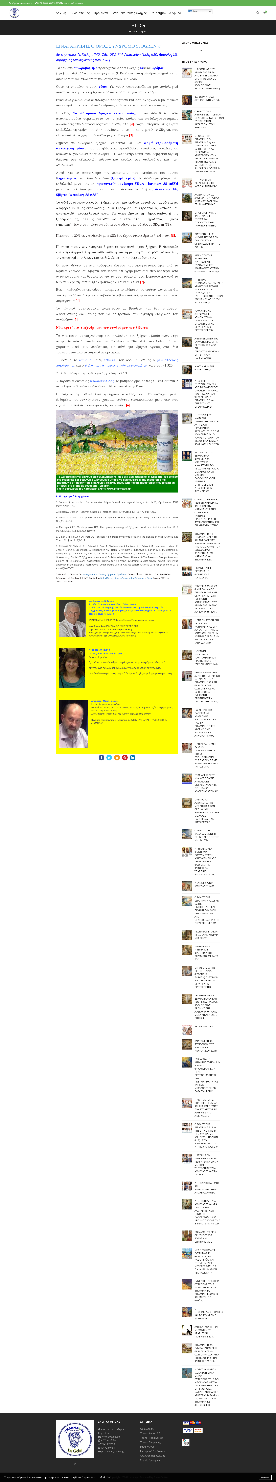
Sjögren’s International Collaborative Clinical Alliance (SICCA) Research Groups (124, 557)
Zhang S (161, 553)
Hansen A (63, 511)
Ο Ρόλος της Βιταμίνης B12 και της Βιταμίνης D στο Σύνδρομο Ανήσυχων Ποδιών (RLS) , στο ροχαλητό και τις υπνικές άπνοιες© (206, 1135)
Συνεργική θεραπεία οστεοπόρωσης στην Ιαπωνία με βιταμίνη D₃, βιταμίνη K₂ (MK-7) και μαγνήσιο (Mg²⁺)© (206, 1290)
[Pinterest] (125, 757)
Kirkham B (127, 549)
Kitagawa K (140, 549)
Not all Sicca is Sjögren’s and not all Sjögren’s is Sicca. (126, 577)
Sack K (91, 553)
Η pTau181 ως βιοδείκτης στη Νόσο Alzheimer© (205, 183)
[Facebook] (101, 757)
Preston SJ (64, 502)
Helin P (115, 549)
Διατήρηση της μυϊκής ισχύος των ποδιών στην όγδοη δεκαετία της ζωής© (207, 241)
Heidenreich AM (101, 549)
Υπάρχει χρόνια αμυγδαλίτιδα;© (204, 884)
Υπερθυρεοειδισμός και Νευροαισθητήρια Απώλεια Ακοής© (207, 1187)
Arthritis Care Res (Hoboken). (156, 564)
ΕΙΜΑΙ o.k (265, 1477)
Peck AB (89, 536)
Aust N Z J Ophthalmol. (158, 502)
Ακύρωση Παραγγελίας (152, 1455)
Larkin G (153, 549)
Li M (161, 549)
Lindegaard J (63, 553)
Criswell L (93, 546)
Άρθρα (144, 31)
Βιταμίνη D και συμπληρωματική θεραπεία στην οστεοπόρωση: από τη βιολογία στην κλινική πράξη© (206, 1353)
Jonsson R (101, 536)
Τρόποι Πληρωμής (150, 1442)
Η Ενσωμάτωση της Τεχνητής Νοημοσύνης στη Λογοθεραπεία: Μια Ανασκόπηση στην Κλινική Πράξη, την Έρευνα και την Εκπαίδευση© (207, 631)
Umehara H (161, 546)
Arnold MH (78, 502)
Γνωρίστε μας (80, 13)
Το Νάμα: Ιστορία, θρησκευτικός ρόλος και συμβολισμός (205, 1236)
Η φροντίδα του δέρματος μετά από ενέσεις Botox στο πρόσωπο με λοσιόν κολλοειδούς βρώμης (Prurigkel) (207, 79)
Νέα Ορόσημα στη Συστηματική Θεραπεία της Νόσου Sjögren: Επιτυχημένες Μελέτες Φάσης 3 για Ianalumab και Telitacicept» (205, 1261)
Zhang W (172, 553)
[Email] (117, 757)
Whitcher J (141, 553)
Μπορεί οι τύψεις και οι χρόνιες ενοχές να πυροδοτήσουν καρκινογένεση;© (205, 219)
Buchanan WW (94, 502)
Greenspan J (62, 557)
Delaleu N (64, 536)
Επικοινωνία (147, 1446)
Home (134, 31)
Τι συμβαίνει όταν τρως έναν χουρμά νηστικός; (206, 935)
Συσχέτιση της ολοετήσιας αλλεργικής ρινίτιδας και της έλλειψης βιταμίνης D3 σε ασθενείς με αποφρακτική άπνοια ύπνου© (205, 722)
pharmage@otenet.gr (113, 1451)
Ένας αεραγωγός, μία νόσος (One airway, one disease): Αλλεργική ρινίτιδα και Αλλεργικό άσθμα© (206, 783)
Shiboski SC (65, 546)
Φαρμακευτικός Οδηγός (130, 13)
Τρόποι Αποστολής (150, 1433)
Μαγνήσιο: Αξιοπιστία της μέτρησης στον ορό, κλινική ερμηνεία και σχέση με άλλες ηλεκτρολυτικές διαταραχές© (206, 811)
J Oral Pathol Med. (161, 517)
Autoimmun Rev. (162, 527)
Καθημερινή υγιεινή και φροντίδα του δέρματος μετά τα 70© (206, 953)
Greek (195, 11)
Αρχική (61, 13)
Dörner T (75, 511)
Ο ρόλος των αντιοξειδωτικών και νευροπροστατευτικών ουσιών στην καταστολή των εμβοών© (209, 119)
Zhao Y (60, 549)
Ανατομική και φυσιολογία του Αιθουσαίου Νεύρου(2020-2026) (205, 1045)
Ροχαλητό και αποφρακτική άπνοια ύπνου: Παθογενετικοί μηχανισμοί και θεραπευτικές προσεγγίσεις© (204, 320)
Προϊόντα (101, 13)
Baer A (103, 546)
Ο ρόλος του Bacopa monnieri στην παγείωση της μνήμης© (206, 835)
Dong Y (70, 549)
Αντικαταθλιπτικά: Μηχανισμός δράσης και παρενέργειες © (206, 1331)
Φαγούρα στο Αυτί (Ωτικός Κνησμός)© (207, 98)
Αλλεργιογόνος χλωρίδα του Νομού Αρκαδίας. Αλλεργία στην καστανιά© (207, 199)
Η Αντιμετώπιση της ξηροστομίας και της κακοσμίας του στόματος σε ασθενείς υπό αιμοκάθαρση (206, 1107)
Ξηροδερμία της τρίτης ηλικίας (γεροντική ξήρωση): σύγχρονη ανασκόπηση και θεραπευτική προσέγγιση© (206, 977)
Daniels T (76, 557)
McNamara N (78, 553)
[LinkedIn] (132, 757)
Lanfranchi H (133, 546)
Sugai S (112, 553)
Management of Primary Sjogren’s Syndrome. (105, 574)
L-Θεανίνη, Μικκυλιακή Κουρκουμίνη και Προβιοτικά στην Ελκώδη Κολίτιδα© (206, 658)
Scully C (74, 517)
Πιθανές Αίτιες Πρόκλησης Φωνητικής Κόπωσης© (203, 572)
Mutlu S (63, 517)
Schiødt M (147, 546)
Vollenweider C (126, 553)
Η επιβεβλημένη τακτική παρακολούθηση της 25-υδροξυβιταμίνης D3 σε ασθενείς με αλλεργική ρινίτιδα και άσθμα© (206, 755)
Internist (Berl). (110, 511)
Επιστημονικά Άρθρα (166, 13)
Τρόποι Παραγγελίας (151, 1437)
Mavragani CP (67, 527)
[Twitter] (109, 757)
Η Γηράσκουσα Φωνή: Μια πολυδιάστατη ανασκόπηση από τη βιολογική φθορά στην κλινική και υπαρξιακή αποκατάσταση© (205, 861)
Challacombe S (117, 546)
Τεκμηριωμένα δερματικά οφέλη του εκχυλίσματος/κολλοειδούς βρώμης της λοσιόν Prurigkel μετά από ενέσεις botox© (206, 1007)
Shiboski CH (79, 546)
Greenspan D (83, 549)
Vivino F (173, 546)
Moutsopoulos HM (87, 527)
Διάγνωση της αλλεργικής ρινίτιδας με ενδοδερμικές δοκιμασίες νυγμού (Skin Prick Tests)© (206, 263)
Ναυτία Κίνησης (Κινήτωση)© (204, 368)
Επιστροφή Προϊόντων (152, 1451)
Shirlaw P (101, 553)
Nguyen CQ (77, 536)
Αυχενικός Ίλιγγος (205, 1026)
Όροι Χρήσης (147, 1428)
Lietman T (171, 549)
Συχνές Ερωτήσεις (150, 1460)
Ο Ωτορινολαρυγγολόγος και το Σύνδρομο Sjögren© (209, 1313)
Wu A (152, 553)
